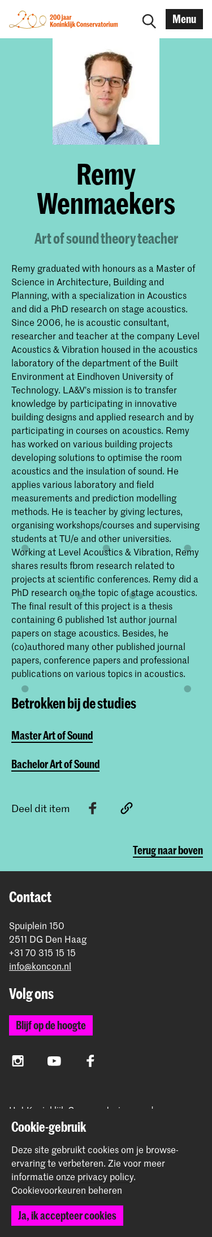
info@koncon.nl (40, 966)
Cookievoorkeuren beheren (66, 1190)
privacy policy (105, 1176)
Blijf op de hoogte (51, 1025)
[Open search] (149, 19)
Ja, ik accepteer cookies (67, 1215)
